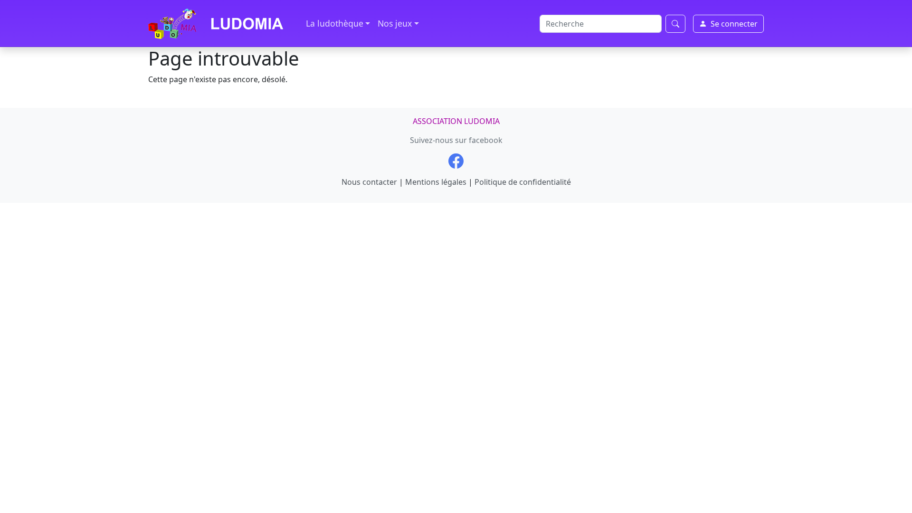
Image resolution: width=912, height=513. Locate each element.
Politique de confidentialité (523, 182)
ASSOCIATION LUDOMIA (456, 121)
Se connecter (734, 24)
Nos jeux (395, 23)
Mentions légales (435, 182)
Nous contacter (369, 182)
